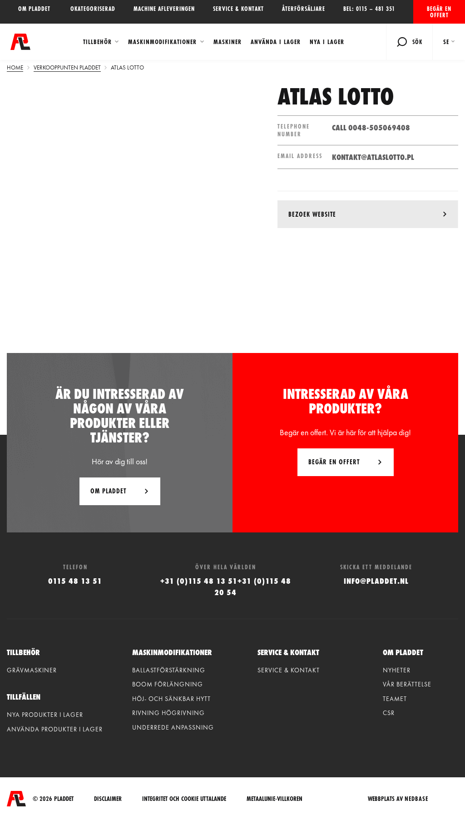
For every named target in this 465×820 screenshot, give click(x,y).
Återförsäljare (303, 9)
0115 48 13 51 (75, 581)
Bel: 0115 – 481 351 (369, 9)
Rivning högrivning (168, 713)
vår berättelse (407, 684)
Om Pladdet (108, 491)
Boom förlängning (167, 684)
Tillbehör (97, 41)
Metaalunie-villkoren (274, 798)
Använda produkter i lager (55, 729)
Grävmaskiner (32, 670)
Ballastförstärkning (168, 670)
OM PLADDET (35, 9)
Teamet (395, 699)
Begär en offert (439, 12)
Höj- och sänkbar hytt (171, 699)
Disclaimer (108, 798)
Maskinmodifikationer (162, 41)
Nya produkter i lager (45, 715)
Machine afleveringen (164, 9)
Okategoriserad (92, 9)
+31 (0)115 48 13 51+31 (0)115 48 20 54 (225, 586)
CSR (389, 713)
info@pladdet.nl (376, 581)
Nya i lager (327, 41)
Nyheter (397, 670)
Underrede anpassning (173, 727)
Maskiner (227, 41)
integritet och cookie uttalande (184, 798)
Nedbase (416, 798)
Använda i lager (276, 41)
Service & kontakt (238, 9)
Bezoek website (312, 214)
